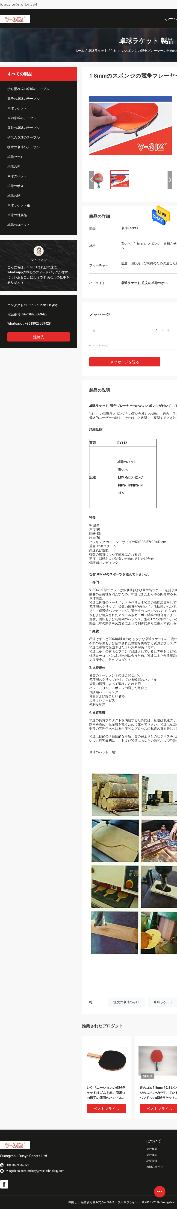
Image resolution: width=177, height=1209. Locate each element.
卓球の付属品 (17, 215)
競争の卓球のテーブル (23, 98)
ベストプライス (106, 1108)
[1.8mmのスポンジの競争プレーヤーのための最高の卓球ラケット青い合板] (130, 125)
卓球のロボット (18, 225)
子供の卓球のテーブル (23, 137)
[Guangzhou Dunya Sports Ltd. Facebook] (4, 1184)
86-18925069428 (34, 314)
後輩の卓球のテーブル (23, 147)
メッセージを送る (124, 362)
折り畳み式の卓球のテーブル (28, 89)
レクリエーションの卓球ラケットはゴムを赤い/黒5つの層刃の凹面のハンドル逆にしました (106, 1093)
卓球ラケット (97, 50)
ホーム (79, 50)
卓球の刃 (13, 166)
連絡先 (38, 337)
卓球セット (15, 157)
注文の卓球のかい (126, 1002)
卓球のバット (17, 176)
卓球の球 (13, 195)
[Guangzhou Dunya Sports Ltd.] (15, 18)
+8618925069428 (38, 323)
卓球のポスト (17, 186)
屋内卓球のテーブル (21, 118)
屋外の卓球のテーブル (23, 128)
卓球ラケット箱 (18, 205)
